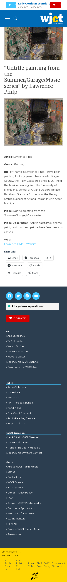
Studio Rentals (16, 518)
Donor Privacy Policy (20, 492)
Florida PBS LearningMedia (24, 447)
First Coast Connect (19, 413)
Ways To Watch (17, 356)
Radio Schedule (17, 387)
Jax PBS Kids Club (18, 442)
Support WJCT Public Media (24, 503)
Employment (15, 487)
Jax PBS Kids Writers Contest (25, 453)
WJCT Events (15, 482)
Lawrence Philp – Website (20, 244)
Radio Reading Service (21, 418)
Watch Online (16, 346)
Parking (12, 524)
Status (11, 472)
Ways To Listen (16, 423)
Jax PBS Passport (18, 351)
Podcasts (13, 397)
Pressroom (14, 534)
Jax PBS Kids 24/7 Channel (23, 362)
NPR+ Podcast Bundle (21, 402)
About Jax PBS (16, 336)
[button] (7, 18)
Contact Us (14, 477)
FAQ (10, 498)
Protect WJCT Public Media (24, 529)
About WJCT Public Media (23, 466)
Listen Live (14, 392)
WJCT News (14, 408)
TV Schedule (15, 341)
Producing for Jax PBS (21, 513)
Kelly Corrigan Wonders (34, 3)
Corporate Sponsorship (22, 508)
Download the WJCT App (23, 367)
